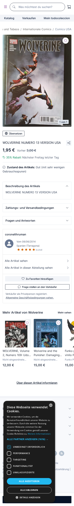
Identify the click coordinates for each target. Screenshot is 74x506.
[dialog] (29, 452)
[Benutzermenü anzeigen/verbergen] (5, 7)
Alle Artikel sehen (16, 260)
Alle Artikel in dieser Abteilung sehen (29, 267)
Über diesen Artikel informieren (37, 383)
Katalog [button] (9, 18)
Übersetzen (15, 133)
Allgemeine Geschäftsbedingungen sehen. (30, 297)
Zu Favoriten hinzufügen (39, 278)
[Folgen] (65, 40)
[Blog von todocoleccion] (61, 453)
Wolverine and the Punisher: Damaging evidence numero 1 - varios (47, 353)
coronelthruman (15, 234)
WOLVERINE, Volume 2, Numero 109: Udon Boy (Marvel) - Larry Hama (16, 353)
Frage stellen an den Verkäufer (39, 286)
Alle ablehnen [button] (29, 490)
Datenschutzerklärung (56, 469)
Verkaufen (29, 18)
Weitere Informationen (39, 433)
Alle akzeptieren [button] (29, 481)
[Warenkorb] (69, 7)
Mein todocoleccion (57, 18)
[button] (37, 186)
